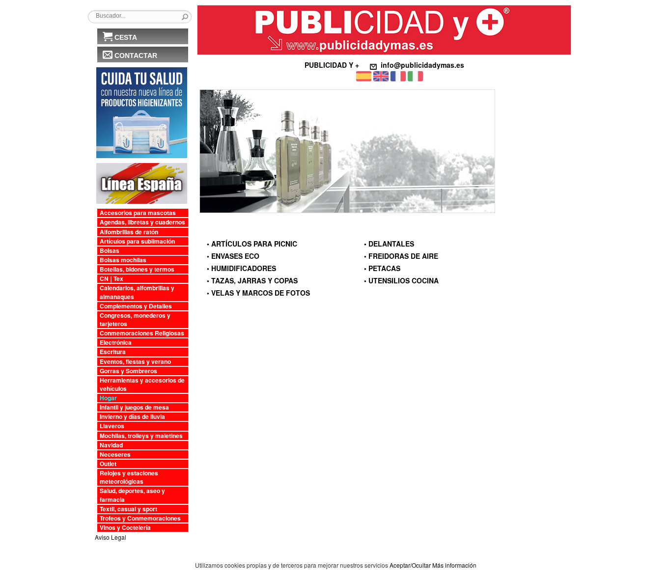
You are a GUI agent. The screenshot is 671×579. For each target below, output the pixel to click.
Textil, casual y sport (128, 509)
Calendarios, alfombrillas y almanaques (137, 292)
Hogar (108, 398)
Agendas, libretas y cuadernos (142, 222)
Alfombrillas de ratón (129, 232)
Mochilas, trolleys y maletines (141, 436)
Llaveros (112, 426)
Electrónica (116, 342)
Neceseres (115, 454)
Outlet (108, 464)
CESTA (125, 37)
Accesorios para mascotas (138, 213)
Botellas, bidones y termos (137, 269)
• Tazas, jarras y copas (252, 280)
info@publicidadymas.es (422, 65)
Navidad (111, 445)
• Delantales (389, 243)
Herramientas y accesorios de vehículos (142, 384)
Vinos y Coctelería (125, 528)
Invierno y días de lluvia (132, 417)
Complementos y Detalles (136, 306)
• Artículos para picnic (252, 243)
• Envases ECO (233, 256)
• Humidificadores (241, 268)
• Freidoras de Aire (401, 256)
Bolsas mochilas (123, 260)
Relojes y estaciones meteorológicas (129, 477)
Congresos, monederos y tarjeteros (135, 319)
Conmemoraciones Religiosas (142, 333)
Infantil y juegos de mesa (134, 407)
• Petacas (382, 268)
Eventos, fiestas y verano (135, 362)
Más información (454, 565)
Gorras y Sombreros (128, 371)
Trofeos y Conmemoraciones (140, 518)
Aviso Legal (110, 537)
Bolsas (109, 251)
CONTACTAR (135, 55)
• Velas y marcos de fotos (258, 293)
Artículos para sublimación (137, 241)
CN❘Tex (111, 279)
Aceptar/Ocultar (410, 565)
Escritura (113, 352)
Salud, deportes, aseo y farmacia (132, 495)
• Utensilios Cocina (401, 280)
